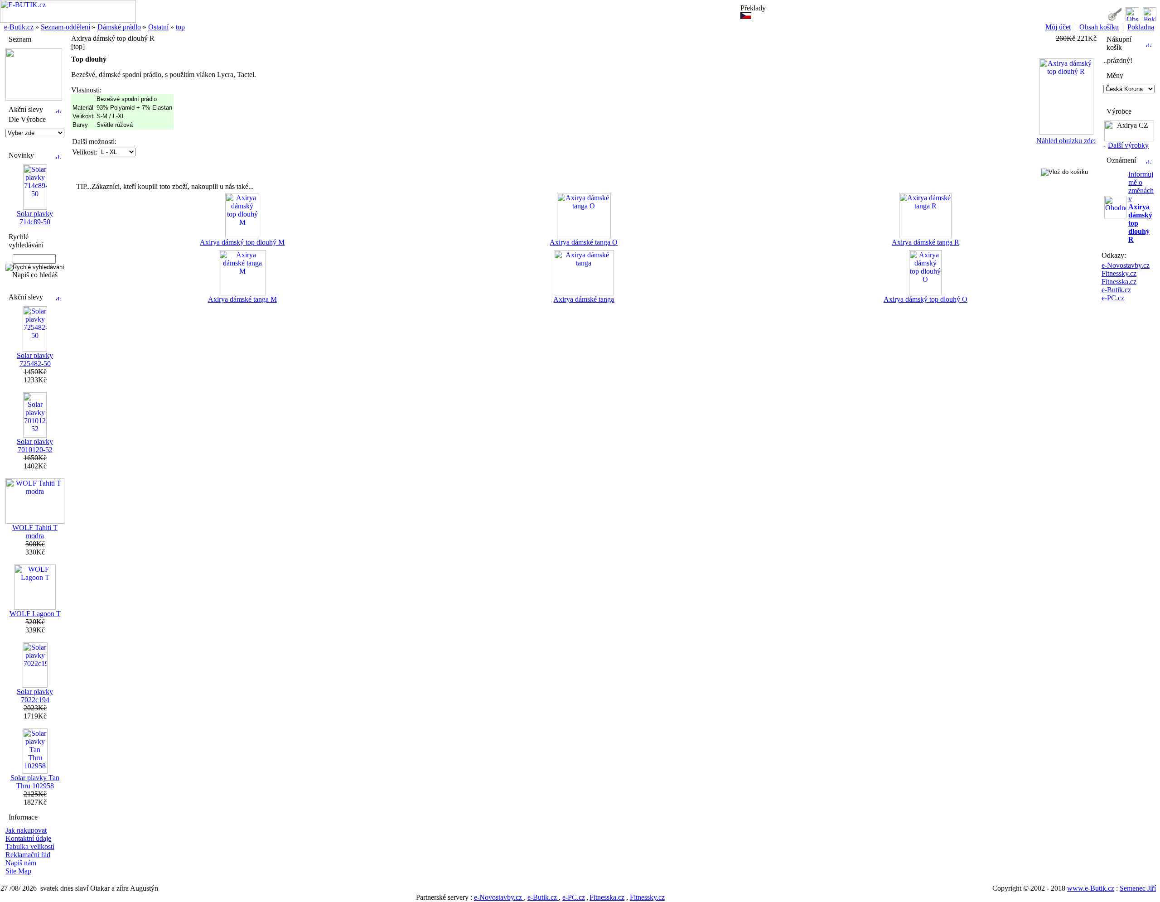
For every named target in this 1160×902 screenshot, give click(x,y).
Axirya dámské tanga (583, 299)
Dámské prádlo (119, 27)
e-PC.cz (1113, 298)
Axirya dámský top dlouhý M (242, 242)
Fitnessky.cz (1119, 273)
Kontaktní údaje (28, 838)
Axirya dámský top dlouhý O (925, 299)
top (180, 27)
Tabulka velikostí (29, 846)
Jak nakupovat (26, 830)
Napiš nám (20, 863)
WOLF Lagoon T (35, 613)
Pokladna (1140, 27)
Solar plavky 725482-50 (35, 359)
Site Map (18, 871)
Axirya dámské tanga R (925, 242)
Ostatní (158, 27)
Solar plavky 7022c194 (35, 696)
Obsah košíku (1099, 27)
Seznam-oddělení (65, 27)
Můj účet (1058, 27)
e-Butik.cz (19, 27)
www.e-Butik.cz (1090, 888)
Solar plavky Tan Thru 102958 (34, 782)
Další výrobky (1128, 145)
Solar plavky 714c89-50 (35, 218)
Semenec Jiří (1138, 888)
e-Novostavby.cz (1126, 265)
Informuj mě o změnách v (1141, 206)
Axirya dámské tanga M (242, 299)
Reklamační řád (27, 855)
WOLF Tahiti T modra (35, 532)
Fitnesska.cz (1119, 281)
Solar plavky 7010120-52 (35, 445)
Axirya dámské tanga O (584, 242)
